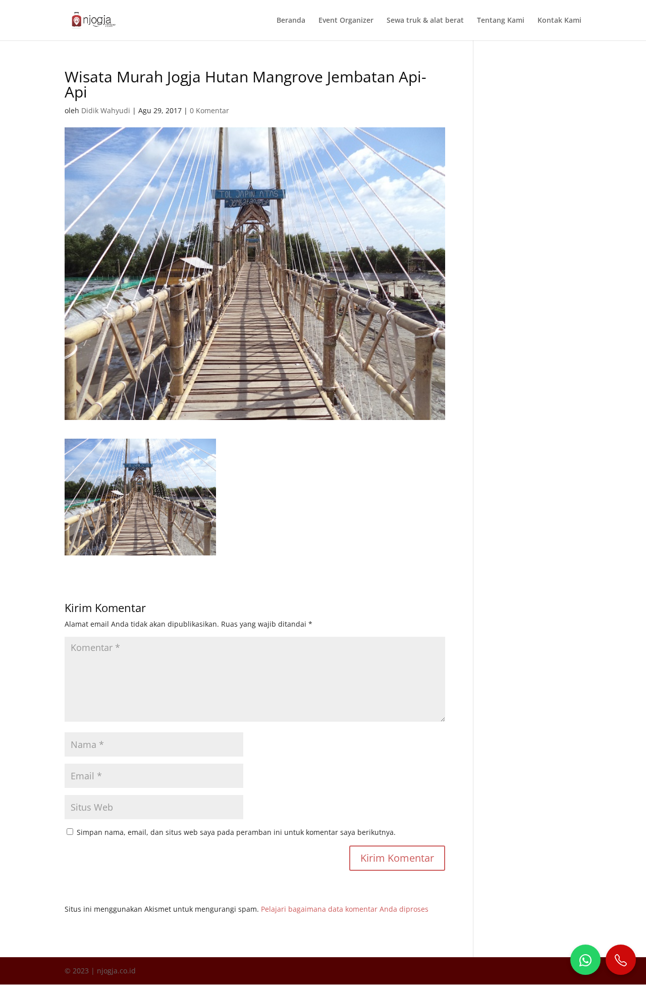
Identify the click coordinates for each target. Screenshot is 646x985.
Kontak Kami (559, 21)
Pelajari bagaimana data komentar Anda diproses (344, 909)
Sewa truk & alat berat (425, 21)
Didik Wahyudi (105, 110)
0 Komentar (209, 110)
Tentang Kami (500, 21)
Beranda (291, 21)
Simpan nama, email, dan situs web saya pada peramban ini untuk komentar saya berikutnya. (236, 832)
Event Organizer (345, 21)
